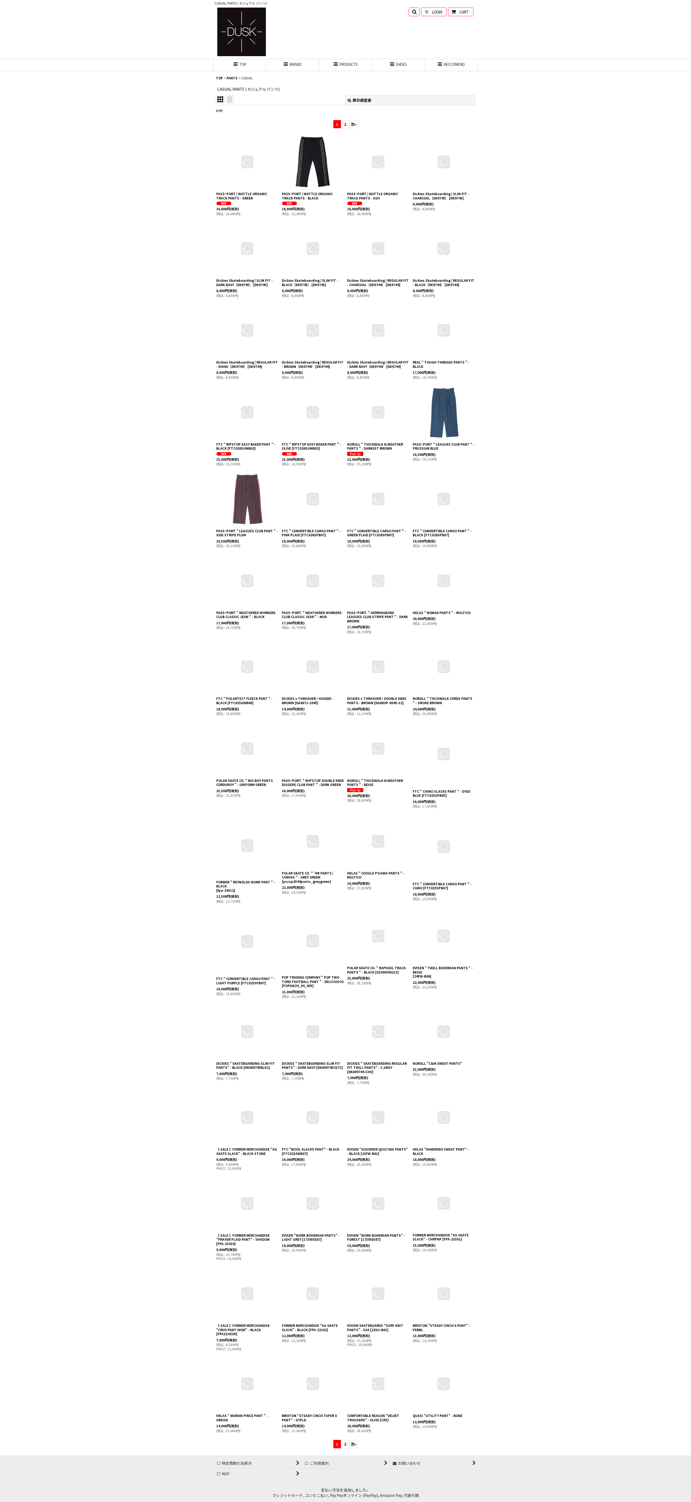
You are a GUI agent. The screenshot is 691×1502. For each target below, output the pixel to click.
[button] (414, 12)
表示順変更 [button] (362, 100)
